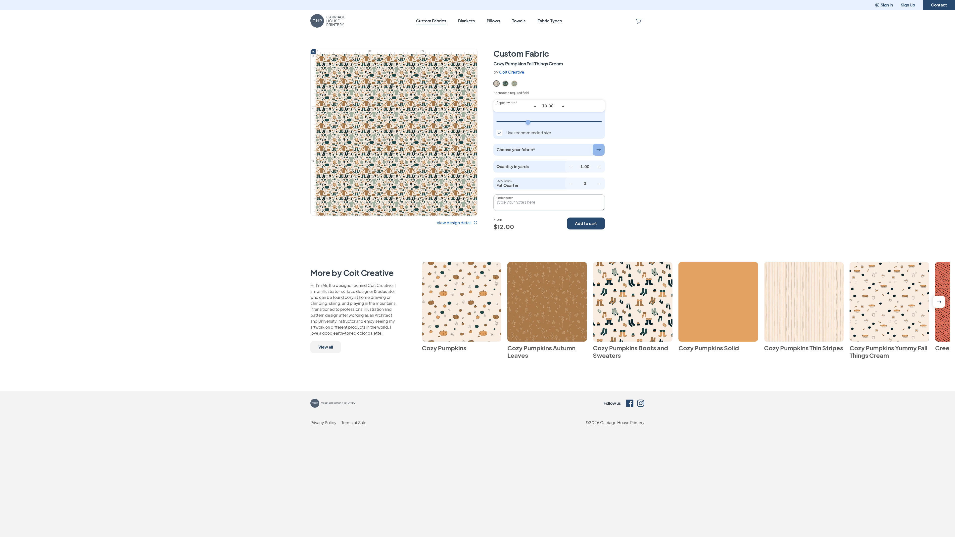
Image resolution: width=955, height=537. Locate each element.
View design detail (454, 222)
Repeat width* (506, 103)
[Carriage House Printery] (327, 21)
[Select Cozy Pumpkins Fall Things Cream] (496, 83)
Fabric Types (549, 20)
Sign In (887, 4)
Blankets (466, 20)
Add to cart (586, 223)
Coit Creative (511, 72)
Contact (939, 4)
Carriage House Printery (622, 422)
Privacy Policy (323, 422)
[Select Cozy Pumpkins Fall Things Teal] (514, 83)
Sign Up (908, 4)
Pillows (493, 20)
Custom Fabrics (431, 20)
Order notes (504, 197)
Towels (518, 20)
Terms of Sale (353, 422)
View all (325, 347)
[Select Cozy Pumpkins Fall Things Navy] (505, 83)
